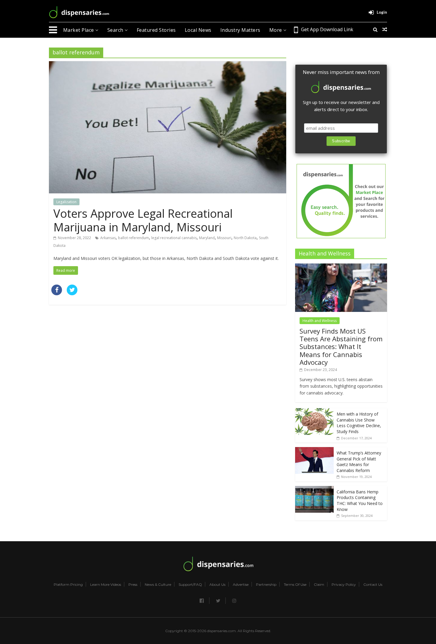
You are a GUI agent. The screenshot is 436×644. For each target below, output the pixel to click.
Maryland (207, 237)
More (276, 30)
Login (382, 12)
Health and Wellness (320, 320)
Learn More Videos (105, 585)
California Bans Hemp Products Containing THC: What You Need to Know (360, 500)
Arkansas (108, 237)
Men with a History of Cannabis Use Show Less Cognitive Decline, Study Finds (359, 422)
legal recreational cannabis (174, 237)
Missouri (224, 237)
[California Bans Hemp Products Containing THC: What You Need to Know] (314, 489)
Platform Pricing (68, 585)
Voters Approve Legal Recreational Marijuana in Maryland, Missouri (143, 220)
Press (132, 585)
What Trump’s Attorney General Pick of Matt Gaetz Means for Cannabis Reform (359, 461)
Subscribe (341, 141)
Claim (319, 585)
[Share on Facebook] (56, 293)
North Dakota (245, 237)
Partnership (266, 585)
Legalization (66, 201)
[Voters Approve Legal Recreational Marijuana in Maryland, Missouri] (167, 64)
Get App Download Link (327, 29)
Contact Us (372, 585)
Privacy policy (344, 585)
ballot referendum (133, 237)
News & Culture (158, 585)
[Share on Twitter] (72, 293)
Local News (198, 30)
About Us (217, 585)
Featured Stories (156, 30)
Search (116, 30)
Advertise (241, 585)
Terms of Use (295, 585)
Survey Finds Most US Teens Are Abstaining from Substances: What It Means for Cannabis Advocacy (341, 346)
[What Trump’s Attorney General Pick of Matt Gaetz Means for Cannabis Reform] (314, 450)
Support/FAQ (190, 585)
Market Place (79, 30)
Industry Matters (240, 30)
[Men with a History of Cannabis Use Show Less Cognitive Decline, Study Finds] (314, 411)
